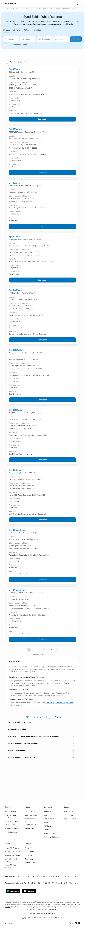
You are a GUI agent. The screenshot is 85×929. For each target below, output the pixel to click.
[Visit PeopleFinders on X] (70, 923)
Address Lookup (11, 821)
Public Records (11, 832)
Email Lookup (10, 825)
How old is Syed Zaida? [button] (17, 729)
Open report (42, 119)
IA (59, 883)
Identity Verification (12, 855)
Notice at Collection (52, 837)
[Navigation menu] (81, 4)
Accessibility (9, 923)
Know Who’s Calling (12, 848)
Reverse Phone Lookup (11, 816)
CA (35, 883)
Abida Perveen (60, 703)
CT (42, 883)
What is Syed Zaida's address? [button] (20, 722)
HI (56, 883)
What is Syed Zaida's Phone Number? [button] (23, 743)
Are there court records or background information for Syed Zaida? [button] (34, 736)
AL (25, 883)
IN (67, 883)
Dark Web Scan (31, 815)
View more (73, 883)
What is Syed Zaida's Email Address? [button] (22, 757)
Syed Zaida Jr (15, 129)
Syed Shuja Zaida (17, 530)
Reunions (28, 855)
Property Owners (31, 862)
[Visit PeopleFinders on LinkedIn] (73, 923)
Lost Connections (31, 852)
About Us (48, 811)
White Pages (29, 848)
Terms (46, 830)
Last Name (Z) (26, 9)
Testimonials (49, 819)
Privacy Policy (49, 833)
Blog (46, 822)
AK (21, 883)
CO (39, 883)
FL (49, 883)
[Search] (76, 3)
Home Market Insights (10, 866)
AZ (32, 883)
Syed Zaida (14, 69)
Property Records (12, 828)
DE (46, 883)
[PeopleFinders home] (9, 3)
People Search (12, 9)
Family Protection (31, 825)
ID (62, 883)
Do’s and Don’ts (70, 819)
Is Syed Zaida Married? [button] (17, 750)
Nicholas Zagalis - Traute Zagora (48, 9)
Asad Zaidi (19, 705)
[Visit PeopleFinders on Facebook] (76, 923)
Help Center (68, 811)
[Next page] (56, 650)
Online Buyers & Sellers (11, 860)
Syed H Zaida (15, 350)
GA (53, 883)
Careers (47, 815)
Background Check (12, 852)
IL (64, 883)
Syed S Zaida (15, 470)
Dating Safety (30, 828)
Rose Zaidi (50, 703)
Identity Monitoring (32, 811)
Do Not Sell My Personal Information (42, 913)
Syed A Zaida (15, 290)
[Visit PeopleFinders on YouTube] (79, 923)
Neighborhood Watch (30, 820)
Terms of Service (38, 909)
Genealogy (29, 859)
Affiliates (47, 826)
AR (28, 883)
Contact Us (68, 815)
